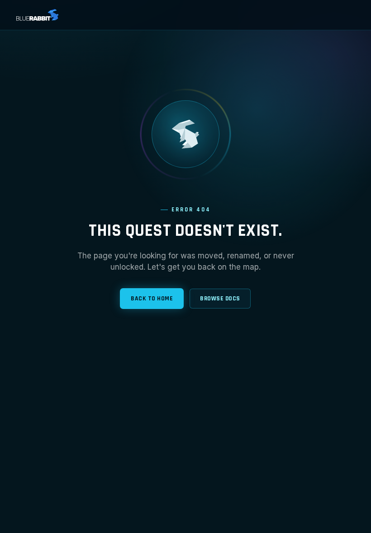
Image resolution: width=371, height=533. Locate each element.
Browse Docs (220, 299)
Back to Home (152, 299)
